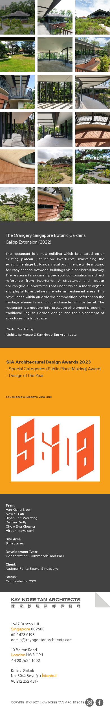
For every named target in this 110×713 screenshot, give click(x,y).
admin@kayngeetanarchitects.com (41, 639)
